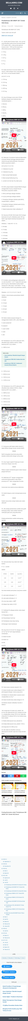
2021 (5, 875)
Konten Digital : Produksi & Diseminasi (12, 996)
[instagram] (14, 8)
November (7, 866)
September (7, 861)
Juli (6, 880)
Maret (6, 873)
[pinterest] (17, 775)
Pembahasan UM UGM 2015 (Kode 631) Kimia (16, 884)
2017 (5, 940)
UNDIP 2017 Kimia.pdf (7, 35)
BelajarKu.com (14, 3)
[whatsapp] (23, 775)
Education (11, 958)
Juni (6, 882)
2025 (5, 859)
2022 (5, 868)
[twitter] (11, 775)
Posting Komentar (19, 26)
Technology (17, 958)
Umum (23, 958)
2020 (5, 928)
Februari (7, 923)
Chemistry (4, 958)
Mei (6, 870)
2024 (5, 863)
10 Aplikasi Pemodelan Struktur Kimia (12, 1005)
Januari (6, 926)
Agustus (7, 877)
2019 (5, 933)
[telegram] (17, 8)
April (6, 919)
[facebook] (5, 775)
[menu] (2, 13)
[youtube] (10, 8)
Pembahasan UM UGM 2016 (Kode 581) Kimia (16, 891)
